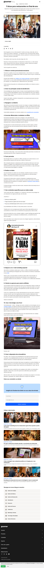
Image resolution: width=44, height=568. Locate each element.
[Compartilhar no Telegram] (6, 48)
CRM (8, 273)
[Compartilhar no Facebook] (8, 48)
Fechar (8, 566)
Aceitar (3, 566)
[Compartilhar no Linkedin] (10, 48)
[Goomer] (4, 526)
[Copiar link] (12, 48)
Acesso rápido (8, 41)
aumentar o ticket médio (33, 181)
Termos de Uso (4, 557)
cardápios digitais (7, 306)
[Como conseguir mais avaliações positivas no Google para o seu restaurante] (22, 453)
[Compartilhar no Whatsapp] (4, 48)
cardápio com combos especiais (22, 78)
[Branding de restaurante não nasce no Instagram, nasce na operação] (22, 472)
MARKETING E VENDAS (8, 424)
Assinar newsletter (22, 404)
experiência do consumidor (33, 112)
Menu (39, 1)
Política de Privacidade (5, 559)
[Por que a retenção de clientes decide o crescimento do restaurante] (22, 435)
